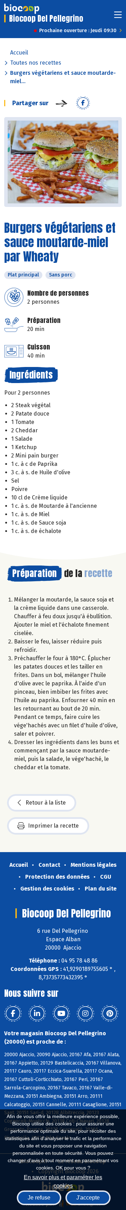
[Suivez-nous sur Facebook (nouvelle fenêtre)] (13, 1013)
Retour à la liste (46, 802)
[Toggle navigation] (118, 17)
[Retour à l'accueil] (21, 8)
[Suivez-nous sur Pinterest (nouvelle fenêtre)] (109, 1013)
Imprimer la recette (53, 825)
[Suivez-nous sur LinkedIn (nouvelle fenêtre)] (37, 1013)
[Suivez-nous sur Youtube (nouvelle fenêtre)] (61, 1013)
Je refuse (39, 1198)
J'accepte (88, 1198)
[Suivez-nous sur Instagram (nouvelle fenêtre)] (85, 1013)
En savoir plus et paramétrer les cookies (63, 1180)
